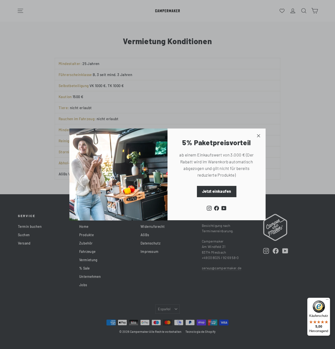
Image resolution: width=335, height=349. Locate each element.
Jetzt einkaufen (216, 191)
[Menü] (327, 301)
